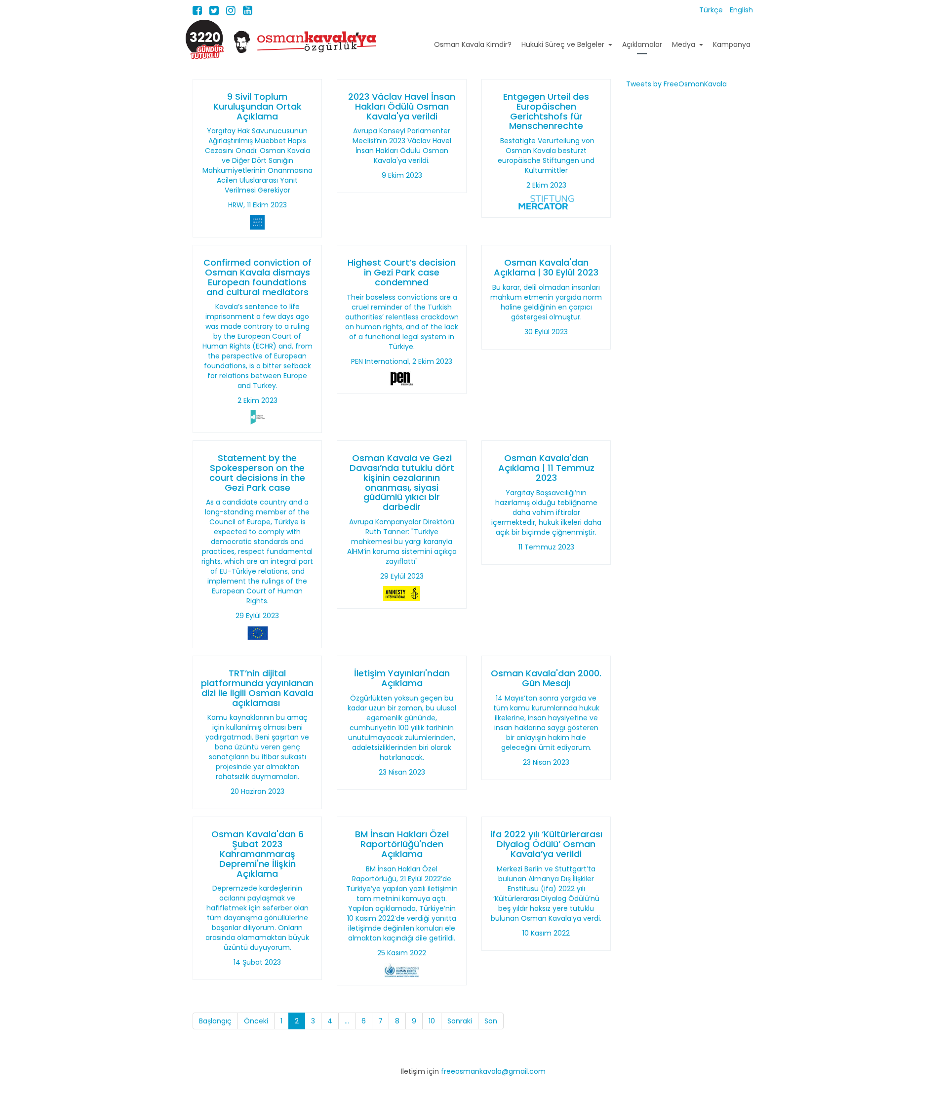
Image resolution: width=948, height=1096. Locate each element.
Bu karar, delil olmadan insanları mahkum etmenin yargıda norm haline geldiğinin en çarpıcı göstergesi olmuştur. (546, 302)
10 (432, 1021)
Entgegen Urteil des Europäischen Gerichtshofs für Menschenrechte (546, 111)
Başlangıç (215, 1021)
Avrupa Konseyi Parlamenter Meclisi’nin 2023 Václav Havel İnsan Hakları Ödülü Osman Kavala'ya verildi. (402, 145)
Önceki (256, 1021)
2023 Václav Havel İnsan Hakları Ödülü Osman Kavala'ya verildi (401, 106)
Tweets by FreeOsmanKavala (676, 84)
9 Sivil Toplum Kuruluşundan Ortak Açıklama (257, 106)
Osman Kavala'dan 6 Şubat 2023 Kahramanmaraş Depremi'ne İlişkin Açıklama (257, 853)
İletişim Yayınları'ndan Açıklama (402, 678)
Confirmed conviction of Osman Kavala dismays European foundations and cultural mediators (257, 277)
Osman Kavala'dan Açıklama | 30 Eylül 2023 (546, 267)
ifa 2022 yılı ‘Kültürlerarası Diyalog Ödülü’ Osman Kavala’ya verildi (546, 844)
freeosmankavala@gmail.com (493, 1071)
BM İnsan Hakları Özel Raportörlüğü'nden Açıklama (402, 844)
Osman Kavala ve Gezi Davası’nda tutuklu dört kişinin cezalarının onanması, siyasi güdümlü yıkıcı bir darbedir (402, 482)
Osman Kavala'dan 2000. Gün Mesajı (546, 678)
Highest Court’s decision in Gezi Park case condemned (402, 272)
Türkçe (712, 10)
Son (490, 1021)
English (741, 10)
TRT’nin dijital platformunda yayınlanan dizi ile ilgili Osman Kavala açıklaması (257, 687)
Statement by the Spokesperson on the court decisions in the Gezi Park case (257, 472)
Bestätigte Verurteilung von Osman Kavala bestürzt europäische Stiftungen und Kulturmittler (546, 155)
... (347, 1021)
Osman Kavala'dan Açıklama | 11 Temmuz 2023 (546, 468)
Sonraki (459, 1021)
